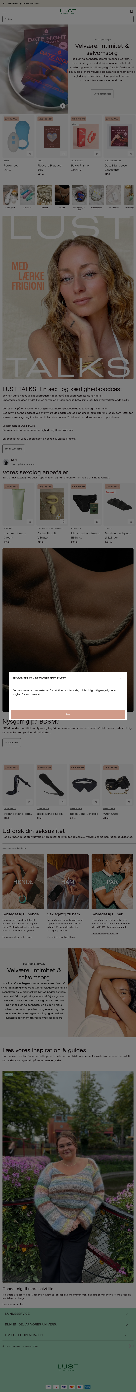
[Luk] (120, 678)
